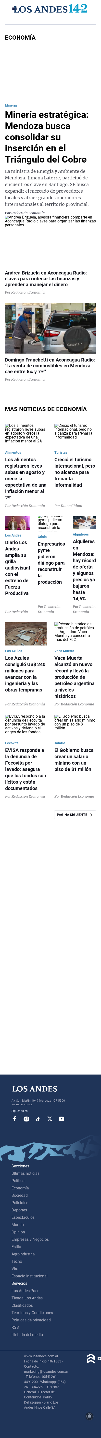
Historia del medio (27, 1334)
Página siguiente (73, 815)
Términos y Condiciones (32, 1312)
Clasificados (22, 1305)
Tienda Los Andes (27, 1298)
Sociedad (20, 1195)
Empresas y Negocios (30, 1239)
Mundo (18, 1224)
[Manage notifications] (89, 1416)
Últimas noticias (25, 1173)
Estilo (16, 1246)
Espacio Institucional (30, 1276)
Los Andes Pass (25, 1290)
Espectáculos (23, 1217)
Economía (20, 1188)
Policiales (20, 1202)
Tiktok (38, 1119)
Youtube (61, 1119)
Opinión (18, 1232)
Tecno (17, 1261)
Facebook (14, 1119)
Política (18, 1180)
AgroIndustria (23, 1254)
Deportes (19, 1210)
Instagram (26, 1119)
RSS (15, 1327)
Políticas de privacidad (31, 1320)
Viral (15, 1268)
